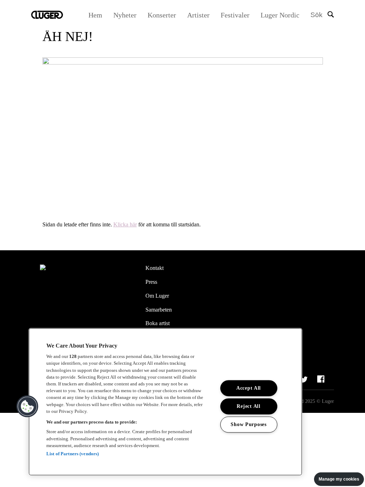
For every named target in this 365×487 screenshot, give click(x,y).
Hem (95, 15)
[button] (27, 406)
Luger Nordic (280, 15)
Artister (198, 15)
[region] (165, 402)
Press (151, 282)
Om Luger (157, 296)
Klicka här (125, 224)
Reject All (248, 406)
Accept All (248, 388)
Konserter (162, 15)
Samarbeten (158, 310)
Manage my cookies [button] (339, 479)
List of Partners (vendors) (72, 453)
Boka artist (157, 323)
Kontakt (154, 268)
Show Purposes (248, 424)
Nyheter (125, 15)
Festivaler (235, 15)
